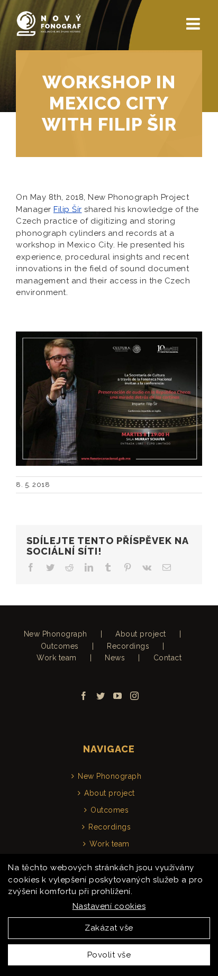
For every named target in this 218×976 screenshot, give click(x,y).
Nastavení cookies (109, 906)
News (115, 657)
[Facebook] (83, 696)
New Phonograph (55, 634)
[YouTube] (117, 696)
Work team (57, 657)
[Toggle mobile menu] (194, 24)
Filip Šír (67, 209)
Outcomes (60, 646)
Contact (167, 657)
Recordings (128, 646)
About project (140, 634)
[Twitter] (100, 696)
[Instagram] (134, 696)
